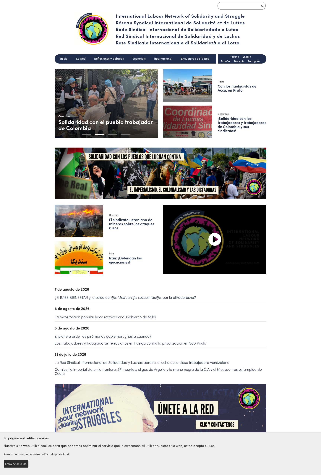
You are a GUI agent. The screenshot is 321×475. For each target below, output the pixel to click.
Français (239, 61)
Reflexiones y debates (109, 58)
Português (254, 61)
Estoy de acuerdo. (16, 464)
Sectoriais (139, 58)
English (247, 56)
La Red (81, 58)
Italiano (234, 56)
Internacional (163, 58)
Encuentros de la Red (195, 58)
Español (225, 61)
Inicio (63, 58)
